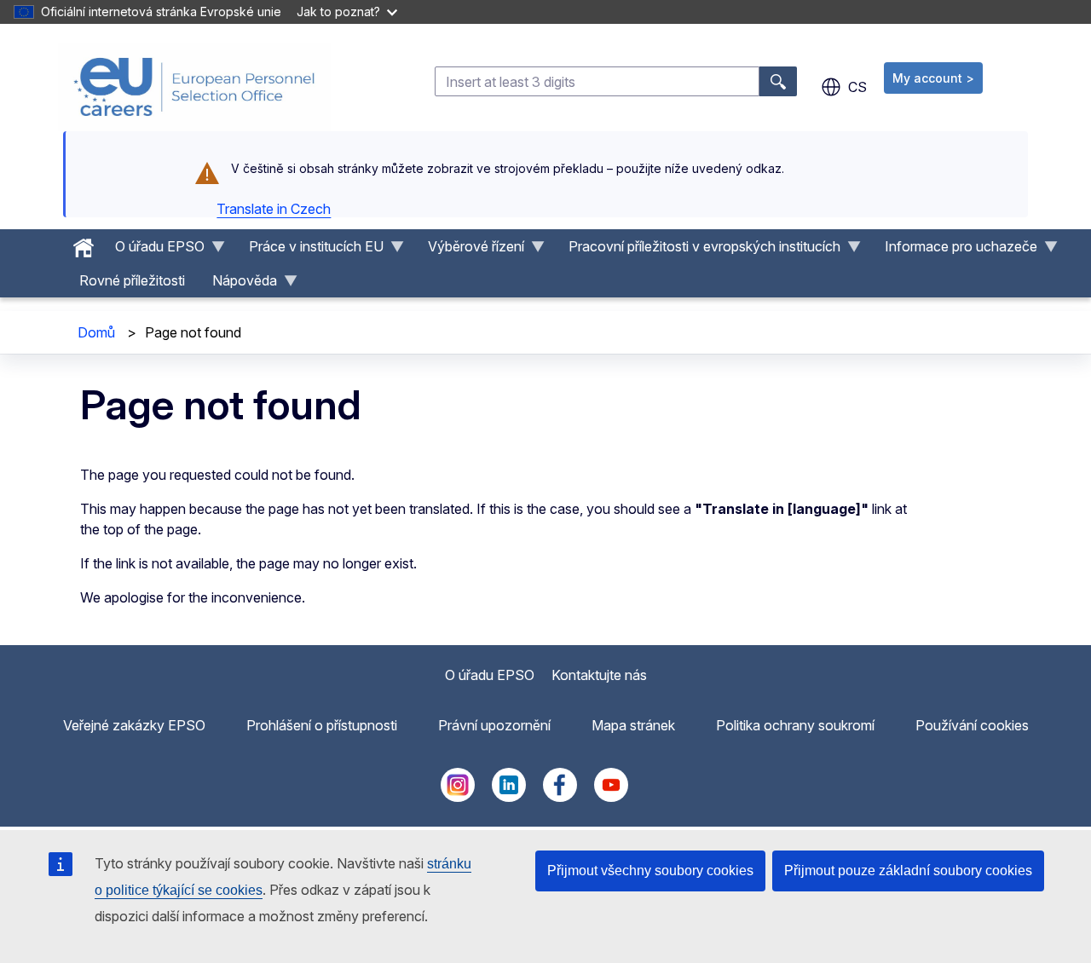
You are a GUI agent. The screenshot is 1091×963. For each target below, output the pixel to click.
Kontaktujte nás (599, 674)
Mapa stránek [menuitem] (633, 725)
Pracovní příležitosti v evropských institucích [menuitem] (697, 250)
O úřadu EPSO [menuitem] (153, 250)
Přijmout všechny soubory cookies (650, 870)
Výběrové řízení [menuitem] (469, 250)
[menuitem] (83, 243)
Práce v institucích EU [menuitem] (309, 250)
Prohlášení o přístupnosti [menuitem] (321, 725)
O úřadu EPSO (489, 674)
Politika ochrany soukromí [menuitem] (795, 725)
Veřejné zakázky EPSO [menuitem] (134, 725)
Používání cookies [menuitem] (972, 725)
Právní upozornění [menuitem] (494, 725)
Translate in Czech (273, 208)
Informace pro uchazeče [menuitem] (954, 250)
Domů (96, 332)
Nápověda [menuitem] (238, 284)
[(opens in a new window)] (458, 796)
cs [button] (857, 86)
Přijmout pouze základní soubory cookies (908, 870)
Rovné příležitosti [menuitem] (132, 280)
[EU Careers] (194, 87)
